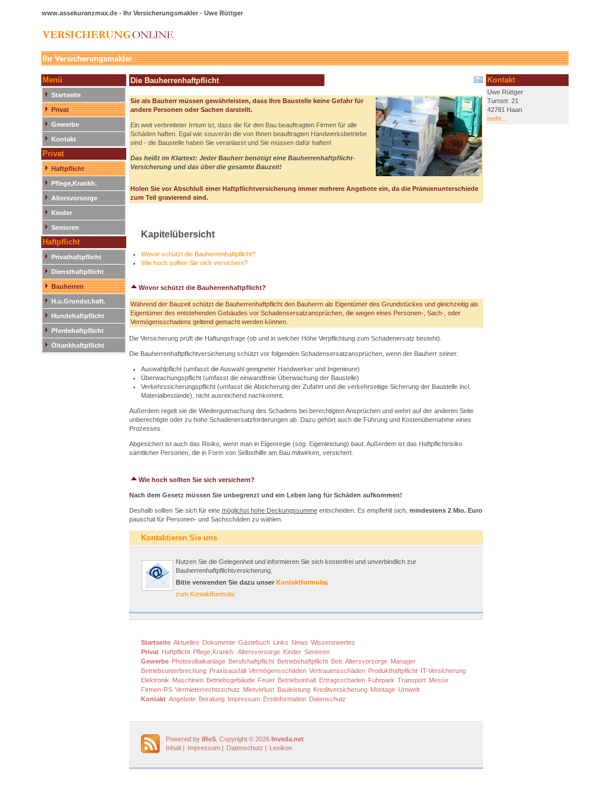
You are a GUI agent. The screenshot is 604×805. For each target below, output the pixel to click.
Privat (60, 109)
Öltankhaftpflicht (77, 345)
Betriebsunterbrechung (173, 670)
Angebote (182, 698)
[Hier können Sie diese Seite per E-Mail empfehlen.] (477, 81)
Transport (412, 680)
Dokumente (218, 642)
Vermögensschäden (277, 670)
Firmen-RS (156, 689)
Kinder (61, 212)
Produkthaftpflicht (393, 670)
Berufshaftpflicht (251, 661)
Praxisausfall (227, 670)
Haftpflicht (67, 168)
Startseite (66, 94)
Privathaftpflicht (76, 256)
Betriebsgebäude (230, 680)
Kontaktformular (301, 582)
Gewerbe (65, 124)
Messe (438, 680)
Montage (382, 689)
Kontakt (63, 139)
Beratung (212, 698)
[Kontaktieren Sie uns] (157, 589)
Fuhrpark (381, 680)
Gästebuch (254, 642)
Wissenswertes (333, 642)
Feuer (266, 680)
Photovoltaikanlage (198, 661)
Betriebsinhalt (297, 680)
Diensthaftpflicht (77, 271)
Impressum (244, 698)
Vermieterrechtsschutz (207, 689)
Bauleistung (293, 689)
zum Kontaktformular (205, 594)
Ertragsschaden (342, 680)
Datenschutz (327, 698)
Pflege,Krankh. (74, 183)
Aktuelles (186, 642)
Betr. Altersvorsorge (359, 661)
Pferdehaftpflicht (77, 330)
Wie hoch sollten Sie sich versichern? (194, 262)
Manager (403, 661)
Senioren (65, 227)
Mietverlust (258, 689)
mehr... (497, 118)
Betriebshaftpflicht (302, 661)
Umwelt (408, 689)
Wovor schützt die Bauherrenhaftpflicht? (198, 254)
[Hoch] (134, 287)
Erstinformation (284, 698)
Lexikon (281, 747)
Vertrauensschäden (337, 670)
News (299, 642)
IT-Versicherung (443, 670)
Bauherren (67, 286)
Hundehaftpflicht (77, 315)
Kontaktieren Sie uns (179, 537)
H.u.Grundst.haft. (78, 301)
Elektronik (155, 680)
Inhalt (173, 747)
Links (280, 642)
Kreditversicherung (340, 689)
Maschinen (187, 680)
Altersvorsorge (74, 198)
